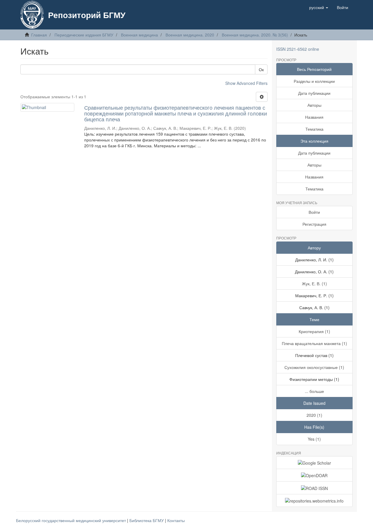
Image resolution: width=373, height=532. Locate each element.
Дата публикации (314, 93)
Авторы (314, 105)
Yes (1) (314, 439)
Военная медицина (139, 35)
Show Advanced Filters (246, 83)
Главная (39, 35)
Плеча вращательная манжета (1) (314, 343)
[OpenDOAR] (314, 475)
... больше (314, 391)
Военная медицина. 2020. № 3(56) (255, 35)
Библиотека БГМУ (147, 520)
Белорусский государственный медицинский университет (71, 520)
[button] (318, 7)
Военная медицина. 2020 (190, 35)
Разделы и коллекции (314, 81)
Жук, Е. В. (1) (314, 283)
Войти (314, 212)
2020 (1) (314, 415)
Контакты (176, 520)
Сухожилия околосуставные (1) (314, 367)
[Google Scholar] (314, 462)
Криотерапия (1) (314, 331)
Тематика (314, 129)
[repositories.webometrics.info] (314, 500)
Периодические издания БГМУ (83, 35)
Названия (314, 117)
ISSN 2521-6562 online (297, 49)
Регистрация (314, 224)
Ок (261, 69)
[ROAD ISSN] (314, 487)
